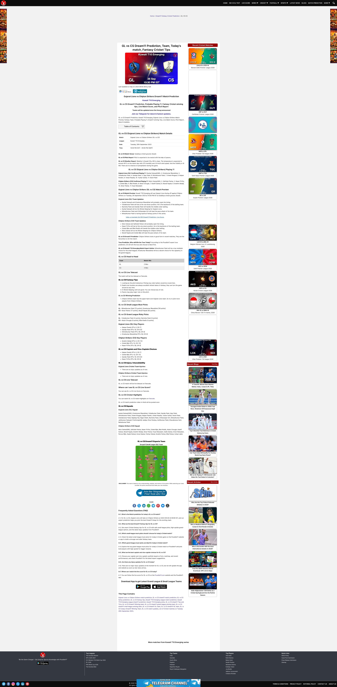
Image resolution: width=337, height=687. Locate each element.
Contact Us (322, 684)
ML (163, 505)
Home (225, 3)
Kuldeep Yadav (230, 667)
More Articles (214, 482)
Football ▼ (274, 3)
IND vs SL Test (234, 3)
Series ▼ (255, 3)
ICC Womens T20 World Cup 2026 (96, 660)
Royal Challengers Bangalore (178, 669)
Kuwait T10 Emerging (151, 100)
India (171, 655)
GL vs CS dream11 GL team (170, 606)
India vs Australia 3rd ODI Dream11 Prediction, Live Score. (145, 217)
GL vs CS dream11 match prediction (164, 597)
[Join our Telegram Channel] (151, 493)
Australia (172, 658)
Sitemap (284, 662)
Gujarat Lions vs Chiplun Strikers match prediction (135, 597)
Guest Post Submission (288, 658)
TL (154, 505)
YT (28, 684)
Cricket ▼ (264, 3)
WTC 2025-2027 (91, 658)
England (172, 662)
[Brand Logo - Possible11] (43, 657)
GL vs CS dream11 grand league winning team (160, 604)
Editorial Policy (309, 684)
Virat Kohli (228, 655)
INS (13, 684)
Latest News (295, 3)
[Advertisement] (168, 10)
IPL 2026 (88, 662)
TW (139, 505)
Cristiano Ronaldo (231, 673)
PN (158, 505)
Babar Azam (229, 660)
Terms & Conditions (280, 684)
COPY (168, 505)
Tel (4, 684)
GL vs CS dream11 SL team (151, 606)
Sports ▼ (284, 3)
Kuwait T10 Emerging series (156, 602)
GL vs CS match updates (150, 609)
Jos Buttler (229, 669)
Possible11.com (160, 575)
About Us (332, 684)
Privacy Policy (295, 684)
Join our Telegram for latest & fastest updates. (151, 114)
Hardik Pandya (230, 662)
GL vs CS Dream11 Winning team (133, 604)
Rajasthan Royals (175, 667)
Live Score (246, 3)
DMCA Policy (285, 655)
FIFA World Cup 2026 (92, 664)
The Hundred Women (92, 655)
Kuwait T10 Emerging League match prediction (161, 600)
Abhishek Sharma (231, 664)
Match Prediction (315, 3)
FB (135, 505)
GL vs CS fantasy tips (138, 600)
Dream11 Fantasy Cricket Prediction (167, 16)
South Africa (173, 660)
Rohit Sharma (229, 658)
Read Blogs (215, 364)
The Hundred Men (91, 667)
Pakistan (172, 664)
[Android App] (42, 665)
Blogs (304, 3)
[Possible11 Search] (334, 3)
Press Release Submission (289, 660)
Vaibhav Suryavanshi (232, 671)
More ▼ (327, 3)
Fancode (152, 398)
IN (23, 684)
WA (149, 505)
